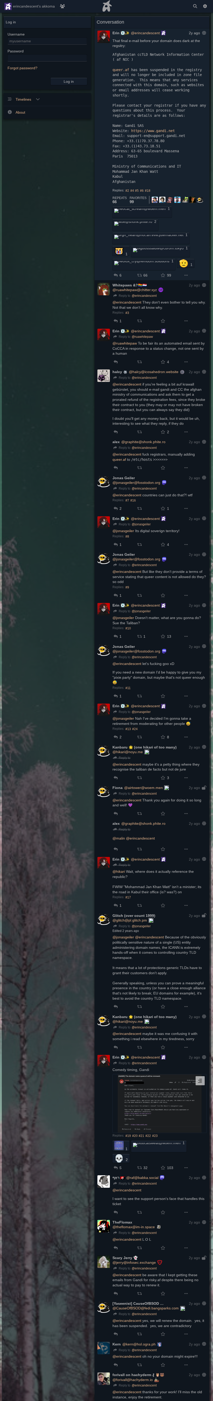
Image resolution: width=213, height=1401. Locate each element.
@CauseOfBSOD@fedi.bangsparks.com (145, 1308)
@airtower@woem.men (143, 788)
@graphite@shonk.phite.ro (143, 442)
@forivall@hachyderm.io (132, 1380)
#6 (142, 191)
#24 (135, 729)
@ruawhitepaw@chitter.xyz (134, 290)
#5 (137, 191)
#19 (128, 1136)
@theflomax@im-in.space (133, 1227)
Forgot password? (22, 68)
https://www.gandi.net (153, 131)
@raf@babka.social (142, 1178)
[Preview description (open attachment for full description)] (200, 1080)
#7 (127, 500)
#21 (141, 1136)
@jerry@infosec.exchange (134, 1262)
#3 (127, 313)
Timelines (24, 99)
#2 (127, 191)
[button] (116, 275)
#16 (133, 500)
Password (16, 51)
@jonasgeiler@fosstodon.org (136, 482)
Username (16, 34)
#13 (128, 729)
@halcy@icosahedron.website (153, 372)
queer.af (120, 70)
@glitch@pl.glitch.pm (129, 920)
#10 (128, 628)
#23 (155, 1136)
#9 (127, 587)
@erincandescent (145, 33)
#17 (128, 897)
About (20, 112)
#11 (128, 688)
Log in (69, 81)
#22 (148, 1136)
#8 (127, 536)
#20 (135, 1136)
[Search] (195, 6)
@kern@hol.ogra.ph (139, 1344)
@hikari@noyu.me (127, 752)
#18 (147, 191)
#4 (132, 191)
